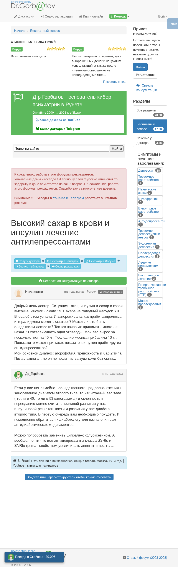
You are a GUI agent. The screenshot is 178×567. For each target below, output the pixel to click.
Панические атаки (147, 191)
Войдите (33, 477)
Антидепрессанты (151, 221)
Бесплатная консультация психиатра (70, 280)
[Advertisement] (69, 515)
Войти (162, 16)
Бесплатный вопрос (31, 266)
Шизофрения (148, 198)
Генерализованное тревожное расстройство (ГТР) (152, 289)
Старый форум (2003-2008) (147, 557)
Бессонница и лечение (148, 277)
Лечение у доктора (149, 140)
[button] (119, 16)
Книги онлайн (92, 16)
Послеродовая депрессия (149, 254)
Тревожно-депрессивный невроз (149, 233)
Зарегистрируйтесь (60, 477)
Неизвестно (34, 291)
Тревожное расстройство (148, 178)
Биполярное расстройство (148, 210)
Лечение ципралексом (148, 264)
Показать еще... (115, 81)
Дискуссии (25, 16)
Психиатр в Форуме (101, 261)
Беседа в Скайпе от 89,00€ (35, 556)
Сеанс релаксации (58, 16)
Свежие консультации (146, 87)
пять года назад (73, 291)
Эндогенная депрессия (147, 245)
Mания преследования (149, 302)
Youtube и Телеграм (68, 197)
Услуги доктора (29, 261)
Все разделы (149, 112)
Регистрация (145, 74)
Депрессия (146, 170)
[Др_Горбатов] (19, 375)
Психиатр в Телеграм (63, 261)
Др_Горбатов (34, 373)
